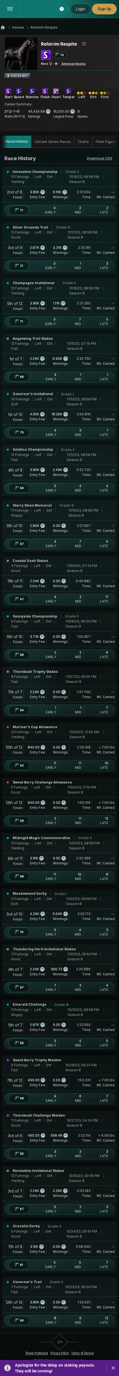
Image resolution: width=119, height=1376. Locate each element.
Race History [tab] (17, 141)
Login (80, 9)
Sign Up (104, 9)
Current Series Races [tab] (53, 142)
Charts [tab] (83, 142)
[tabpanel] (59, 741)
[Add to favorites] (84, 44)
